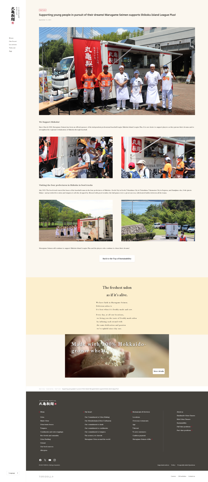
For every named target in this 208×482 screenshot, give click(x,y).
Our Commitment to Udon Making (97, 417)
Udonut (43, 443)
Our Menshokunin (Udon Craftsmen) (98, 421)
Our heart (13, 41)
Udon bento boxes (47, 424)
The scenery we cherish (93, 436)
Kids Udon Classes (183, 419)
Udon (42, 417)
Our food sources (46, 447)
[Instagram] (54, 459)
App (10, 51)
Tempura (43, 428)
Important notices (163, 465)
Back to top (42, 389)
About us (180, 412)
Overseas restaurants (140, 421)
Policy (173, 465)
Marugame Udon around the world (97, 439)
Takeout (12, 48)
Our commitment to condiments (96, 428)
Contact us (191, 476)
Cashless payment (139, 436)
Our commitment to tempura (95, 432)
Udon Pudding (45, 439)
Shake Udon (44, 421)
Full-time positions (183, 427)
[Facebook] (40, 459)
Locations (13, 44)
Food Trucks (58, 389)
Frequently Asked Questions (186, 465)
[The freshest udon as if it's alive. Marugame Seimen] (47, 402)
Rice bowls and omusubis (49, 436)
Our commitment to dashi (94, 424)
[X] (45, 459)
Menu (11, 38)
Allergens (43, 450)
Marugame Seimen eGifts (142, 439)
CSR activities (182, 476)
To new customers (139, 432)
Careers (173, 476)
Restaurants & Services (141, 412)
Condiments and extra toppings (51, 432)
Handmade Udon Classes (186, 416)
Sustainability (49, 389)
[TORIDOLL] (46, 476)
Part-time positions (184, 430)
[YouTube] (50, 459)
